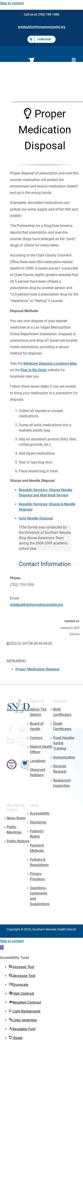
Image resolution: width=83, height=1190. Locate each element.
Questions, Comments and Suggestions (40, 896)
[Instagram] (22, 741)
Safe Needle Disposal (36, 518)
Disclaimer (38, 822)
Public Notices (18, 841)
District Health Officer (41, 749)
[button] (2, 947)
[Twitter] (22, 730)
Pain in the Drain (34, 370)
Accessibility (40, 813)
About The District (38, 712)
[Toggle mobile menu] (74, 59)
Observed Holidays (37, 772)
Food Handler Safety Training (64, 743)
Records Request (59, 769)
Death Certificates (62, 726)
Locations (37, 761)
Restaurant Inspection (62, 783)
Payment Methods (37, 848)
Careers (36, 738)
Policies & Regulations (39, 862)
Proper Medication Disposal (37, 669)
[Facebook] (11, 730)
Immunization (64, 757)
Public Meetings (14, 829)
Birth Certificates (62, 712)
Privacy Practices (37, 876)
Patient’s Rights (36, 834)
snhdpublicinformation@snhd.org (36, 605)
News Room (16, 818)
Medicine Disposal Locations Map (50, 363)
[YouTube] (11, 741)
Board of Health (37, 726)
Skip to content (12, 3)
